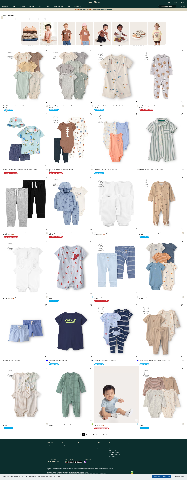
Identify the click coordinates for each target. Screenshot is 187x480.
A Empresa (64, 445)
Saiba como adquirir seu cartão (53, 447)
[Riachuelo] (93, 2)
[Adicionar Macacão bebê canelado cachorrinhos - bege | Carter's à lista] (181, 177)
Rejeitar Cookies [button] (166, 476)
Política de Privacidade (54, 476)
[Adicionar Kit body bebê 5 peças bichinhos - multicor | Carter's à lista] (46, 50)
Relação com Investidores (67, 446)
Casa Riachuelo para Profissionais (131, 446)
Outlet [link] (13, 6)
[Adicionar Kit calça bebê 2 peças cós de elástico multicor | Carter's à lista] (46, 177)
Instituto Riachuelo (97, 448)
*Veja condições (107, 9)
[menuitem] (5, 6)
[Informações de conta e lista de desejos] (181, 6)
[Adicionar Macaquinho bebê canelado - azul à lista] (136, 368)
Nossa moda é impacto (98, 445)
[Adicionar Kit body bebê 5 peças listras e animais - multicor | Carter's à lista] (46, 368)
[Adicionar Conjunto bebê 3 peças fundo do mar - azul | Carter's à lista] (136, 305)
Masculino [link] (31, 6)
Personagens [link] (77, 6)
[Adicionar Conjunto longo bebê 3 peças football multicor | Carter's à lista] (91, 113)
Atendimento (111, 445)
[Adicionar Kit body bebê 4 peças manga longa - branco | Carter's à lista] (136, 177)
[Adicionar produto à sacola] (46, 102)
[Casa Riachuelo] (176, 2)
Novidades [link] (5, 6)
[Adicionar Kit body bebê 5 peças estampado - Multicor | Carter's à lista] (181, 241)
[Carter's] (169, 2)
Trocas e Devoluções (113, 446)
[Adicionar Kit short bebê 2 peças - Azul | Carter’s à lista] (46, 305)
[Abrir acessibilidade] (2, 17)
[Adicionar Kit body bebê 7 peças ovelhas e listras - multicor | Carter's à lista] (91, 50)
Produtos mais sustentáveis (99, 446)
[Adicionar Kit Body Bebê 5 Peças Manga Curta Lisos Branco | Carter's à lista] (46, 241)
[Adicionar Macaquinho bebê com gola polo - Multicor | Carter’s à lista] (181, 113)
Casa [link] (68, 6)
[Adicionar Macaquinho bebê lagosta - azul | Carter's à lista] (91, 241)
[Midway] (182, 2)
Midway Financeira (50, 445)
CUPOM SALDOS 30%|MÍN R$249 (11, 237)
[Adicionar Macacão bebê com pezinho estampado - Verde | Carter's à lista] (91, 368)
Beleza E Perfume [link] (58, 6)
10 (103, 434)
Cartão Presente (128, 445)
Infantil (8, 12)
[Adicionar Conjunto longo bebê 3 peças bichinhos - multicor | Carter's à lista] (91, 177)
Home (4, 12)
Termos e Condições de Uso (114, 454)
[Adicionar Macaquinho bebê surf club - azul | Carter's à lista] (91, 305)
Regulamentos (112, 456)
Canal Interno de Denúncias (114, 452)
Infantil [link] (40, 6)
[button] (178, 476)
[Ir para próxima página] (106, 434)
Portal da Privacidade (113, 448)
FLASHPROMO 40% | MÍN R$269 (146, 109)
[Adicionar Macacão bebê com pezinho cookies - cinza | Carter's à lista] (181, 50)
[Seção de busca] (167, 6)
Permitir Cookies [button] (157, 476)
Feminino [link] (22, 6)
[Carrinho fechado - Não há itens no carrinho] (184, 6)
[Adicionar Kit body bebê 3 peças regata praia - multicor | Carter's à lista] (136, 113)
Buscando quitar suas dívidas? (52, 450)
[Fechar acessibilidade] (3, 15)
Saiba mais (80, 445)
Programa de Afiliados (129, 448)
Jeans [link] (48, 6)
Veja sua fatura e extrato (51, 448)
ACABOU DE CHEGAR (8, 109)
